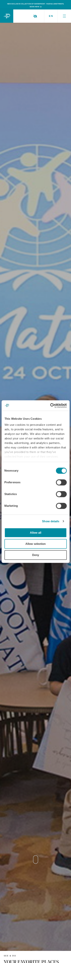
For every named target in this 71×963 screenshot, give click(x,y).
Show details (50, 521)
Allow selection (35, 543)
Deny (35, 555)
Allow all (35, 532)
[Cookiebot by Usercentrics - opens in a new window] (50, 405)
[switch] (61, 482)
